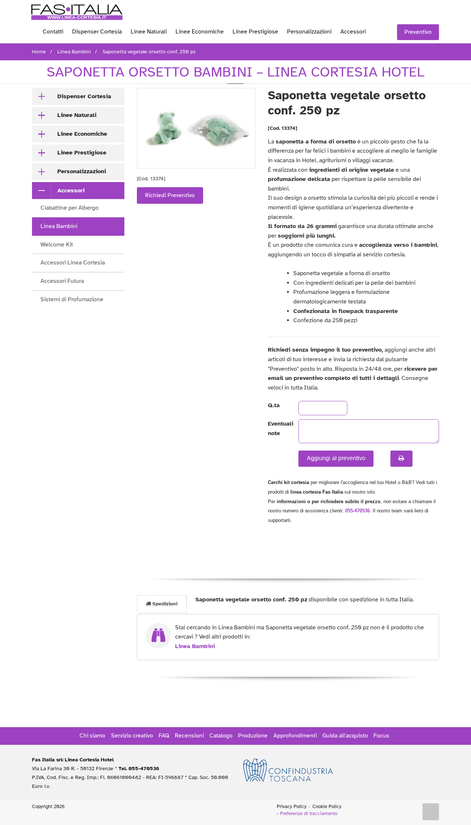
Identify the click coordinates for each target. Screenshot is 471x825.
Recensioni (189, 735)
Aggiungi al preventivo (336, 458)
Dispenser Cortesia (97, 31)
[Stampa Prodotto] (401, 459)
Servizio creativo (132, 735)
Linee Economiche (200, 31)
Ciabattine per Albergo (69, 207)
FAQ (164, 735)
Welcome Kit (56, 244)
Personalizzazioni (309, 31)
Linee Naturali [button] (76, 115)
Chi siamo (92, 735)
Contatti (53, 31)
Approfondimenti (295, 735)
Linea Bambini (58, 226)
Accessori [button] (71, 190)
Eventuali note (277, 428)
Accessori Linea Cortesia (72, 262)
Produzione (253, 735)
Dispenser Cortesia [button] (84, 96)
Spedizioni (164, 604)
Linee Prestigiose (255, 31)
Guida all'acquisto (345, 735)
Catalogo (221, 735)
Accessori (353, 31)
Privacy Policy (292, 807)
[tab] (78, 96)
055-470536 (357, 510)
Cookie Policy (326, 807)
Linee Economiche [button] (82, 134)
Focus (381, 735)
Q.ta (274, 405)
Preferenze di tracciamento (308, 814)
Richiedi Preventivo (170, 195)
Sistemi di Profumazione (71, 299)
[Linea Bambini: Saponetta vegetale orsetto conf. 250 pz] (196, 128)
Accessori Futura (62, 281)
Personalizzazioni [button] (81, 171)
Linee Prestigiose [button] (81, 152)
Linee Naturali (149, 31)
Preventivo (418, 32)
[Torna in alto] (430, 811)
